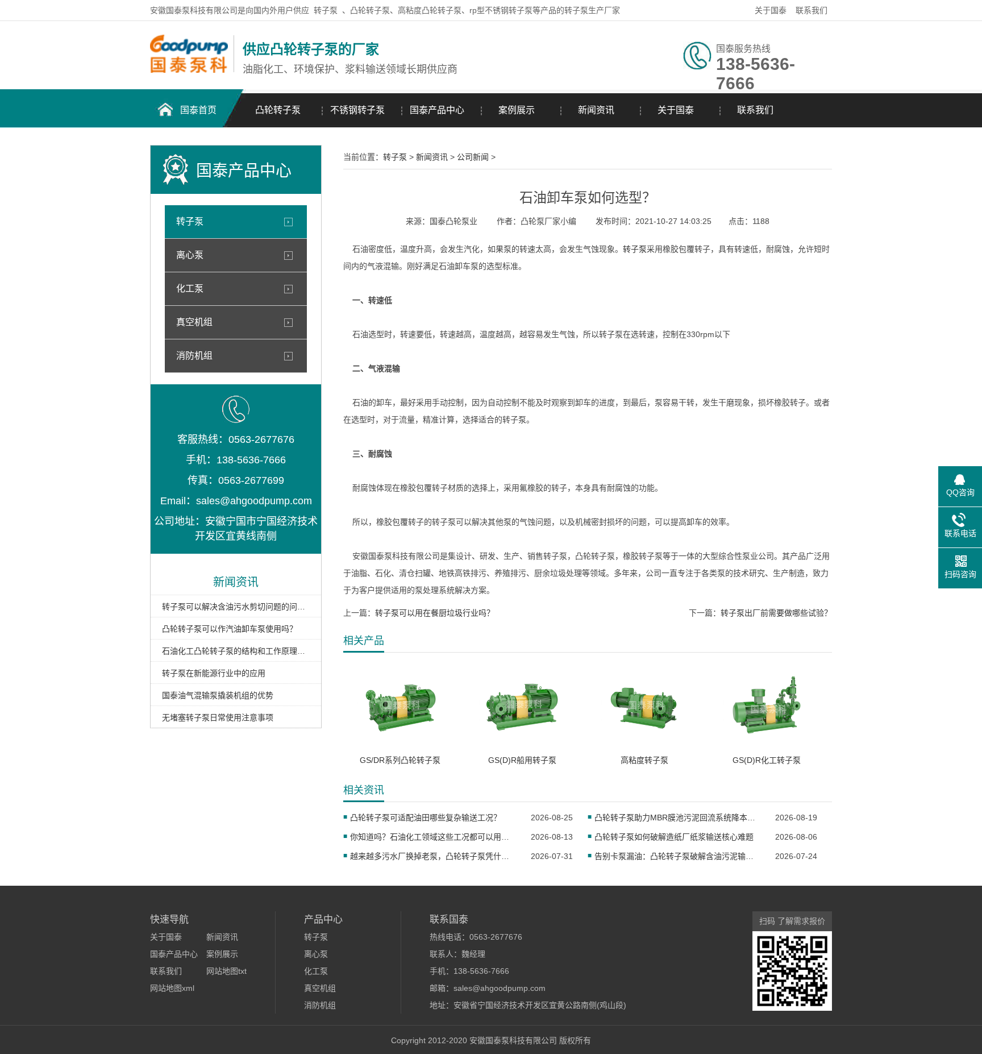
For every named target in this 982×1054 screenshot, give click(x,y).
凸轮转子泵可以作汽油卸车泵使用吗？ (229, 628)
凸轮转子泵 (278, 110)
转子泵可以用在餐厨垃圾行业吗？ (434, 612)
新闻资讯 (596, 110)
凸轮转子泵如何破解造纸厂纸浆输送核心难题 (674, 836)
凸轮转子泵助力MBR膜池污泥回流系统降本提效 (677, 817)
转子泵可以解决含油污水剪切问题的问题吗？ (236, 606)
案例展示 (516, 110)
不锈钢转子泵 (357, 110)
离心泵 (189, 255)
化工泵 (189, 288)
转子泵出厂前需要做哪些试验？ (776, 612)
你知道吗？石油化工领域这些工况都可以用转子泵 (433, 836)
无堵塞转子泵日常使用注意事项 (217, 717)
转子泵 (326, 10)
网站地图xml (172, 988)
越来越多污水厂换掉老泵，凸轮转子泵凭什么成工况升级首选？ (433, 856)
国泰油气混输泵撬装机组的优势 (217, 695)
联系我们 (811, 10)
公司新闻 (473, 156)
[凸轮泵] (189, 69)
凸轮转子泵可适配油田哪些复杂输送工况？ (425, 817)
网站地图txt (226, 971)
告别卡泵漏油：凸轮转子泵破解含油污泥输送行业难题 (677, 856)
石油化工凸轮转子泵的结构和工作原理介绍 (236, 650)
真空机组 (194, 322)
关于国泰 (771, 10)
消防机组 (194, 355)
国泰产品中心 (437, 110)
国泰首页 (198, 110)
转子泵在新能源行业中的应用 (213, 673)
